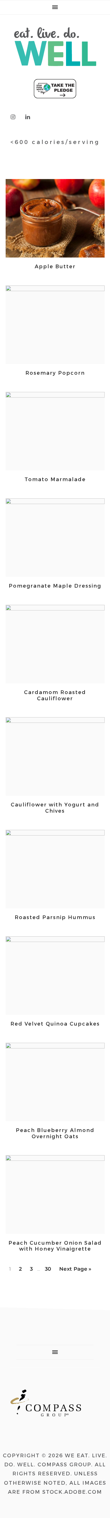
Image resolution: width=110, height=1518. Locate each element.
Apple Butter (55, 266)
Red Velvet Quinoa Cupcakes (55, 1023)
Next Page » (75, 1271)
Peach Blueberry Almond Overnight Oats (55, 1133)
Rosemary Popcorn (55, 373)
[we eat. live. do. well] (55, 71)
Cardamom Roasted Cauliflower (55, 695)
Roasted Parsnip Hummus (55, 917)
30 (50, 1269)
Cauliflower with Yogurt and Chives (55, 807)
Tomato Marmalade (55, 479)
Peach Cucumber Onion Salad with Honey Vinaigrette (55, 1246)
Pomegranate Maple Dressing (55, 586)
